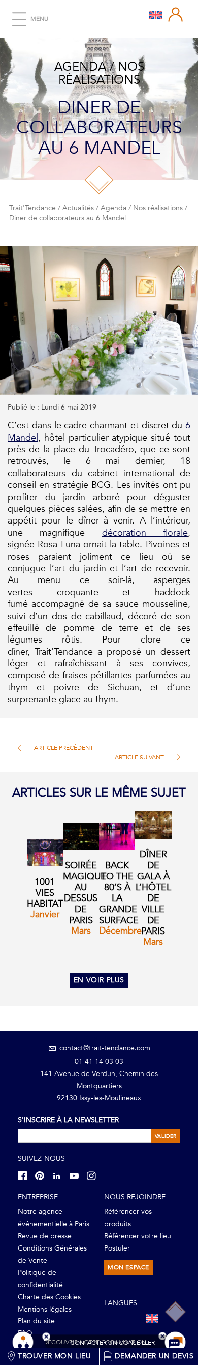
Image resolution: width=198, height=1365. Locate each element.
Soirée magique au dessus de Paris (84, 893)
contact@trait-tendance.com (103, 1048)
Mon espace (128, 1267)
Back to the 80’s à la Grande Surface (119, 893)
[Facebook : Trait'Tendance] (25, 1175)
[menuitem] (155, 14)
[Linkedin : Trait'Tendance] (60, 1175)
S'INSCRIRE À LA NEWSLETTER (68, 1120)
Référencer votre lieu (137, 1236)
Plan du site (36, 1321)
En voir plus (99, 980)
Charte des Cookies (49, 1297)
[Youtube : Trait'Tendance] (77, 1175)
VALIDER (166, 1136)
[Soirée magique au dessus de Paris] (81, 836)
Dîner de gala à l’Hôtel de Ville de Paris (153, 893)
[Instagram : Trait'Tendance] (94, 1175)
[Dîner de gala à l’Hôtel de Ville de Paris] (153, 825)
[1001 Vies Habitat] (45, 852)
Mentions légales (45, 1309)
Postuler (117, 1248)
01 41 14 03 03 (99, 1061)
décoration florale (145, 533)
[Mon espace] (176, 14)
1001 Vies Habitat (45, 893)
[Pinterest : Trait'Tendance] (42, 1175)
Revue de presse (45, 1236)
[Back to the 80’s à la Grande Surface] (117, 836)
